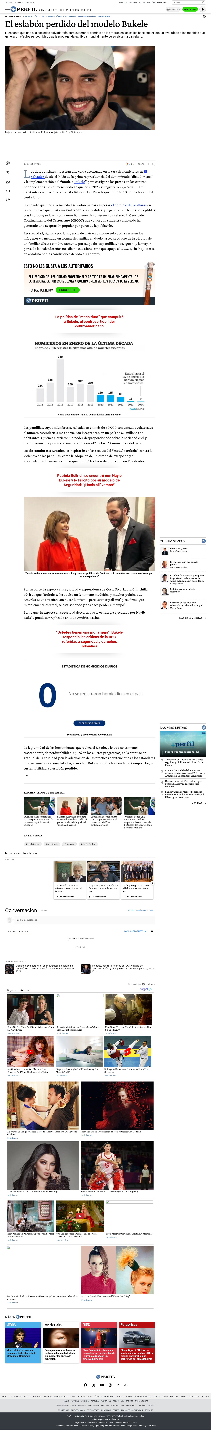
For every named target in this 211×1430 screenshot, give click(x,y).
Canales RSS (63, 1410)
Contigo (82, 1406)
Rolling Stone (117, 1406)
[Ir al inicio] (24, 9)
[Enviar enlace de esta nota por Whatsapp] (8, 182)
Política (63, 10)
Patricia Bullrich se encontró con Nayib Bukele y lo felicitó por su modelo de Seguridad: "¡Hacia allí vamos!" (89, 480)
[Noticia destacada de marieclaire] (61, 1325)
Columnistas (172, 541)
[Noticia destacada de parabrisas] (137, 1325)
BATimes (129, 1401)
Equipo (116, 1410)
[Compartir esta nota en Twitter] (8, 172)
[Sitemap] (125, 1385)
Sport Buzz (131, 1406)
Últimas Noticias (47, 10)
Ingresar (175, 9)
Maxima (151, 1406)
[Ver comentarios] (203, 17)
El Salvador (69, 844)
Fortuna (95, 1401)
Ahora (4, 1397)
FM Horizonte (141, 1401)
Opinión (74, 10)
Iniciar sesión (134, 910)
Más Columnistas (191, 618)
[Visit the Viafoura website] (148, 984)
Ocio (90, 1397)
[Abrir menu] (7, 9)
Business (123, 3)
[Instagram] (110, 1385)
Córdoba (98, 1397)
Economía (37, 1397)
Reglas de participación (132, 1410)
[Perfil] (24, 1317)
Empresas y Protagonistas (138, 1397)
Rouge (115, 1401)
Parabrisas (106, 1401)
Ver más (197, 803)
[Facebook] (85, 1385)
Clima (72, 1397)
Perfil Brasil (163, 3)
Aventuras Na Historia (98, 1406)
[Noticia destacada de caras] (99, 1325)
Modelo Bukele (32, 844)
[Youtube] (102, 1385)
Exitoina (174, 1397)
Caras (142, 3)
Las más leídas (173, 727)
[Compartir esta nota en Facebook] (8, 163)
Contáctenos (93, 1410)
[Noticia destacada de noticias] (23, 1325)
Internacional (61, 1397)
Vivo (191, 1397)
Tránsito (149, 1410)
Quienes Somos (78, 1410)
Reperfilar (108, 1397)
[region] (80, 947)
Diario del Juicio (202, 1397)
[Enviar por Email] (8, 191)
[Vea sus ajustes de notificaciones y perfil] (203, 9)
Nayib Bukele (52, 844)
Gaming (183, 1397)
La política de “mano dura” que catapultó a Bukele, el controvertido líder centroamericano (89, 321)
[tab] (18, 931)
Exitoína (151, 3)
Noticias (133, 3)
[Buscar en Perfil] (203, 2)
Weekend (85, 1401)
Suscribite (190, 9)
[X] (93, 1385)
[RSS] (118, 1385)
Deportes (81, 1397)
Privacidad (106, 1410)
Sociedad (86, 10)
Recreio (142, 1406)
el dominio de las (128, 205)
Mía (122, 1401)
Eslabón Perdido (88, 844)
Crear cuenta (147, 910)
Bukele (79, 181)
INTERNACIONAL (13, 16)
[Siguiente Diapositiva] (153, 883)
